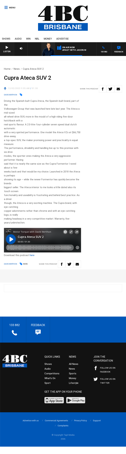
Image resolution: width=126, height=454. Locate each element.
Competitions (51, 373)
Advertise (62, 38)
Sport (47, 383)
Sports (72, 373)
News (17, 68)
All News (73, 364)
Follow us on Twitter (107, 381)
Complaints (63, 425)
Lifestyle (73, 383)
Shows (6, 38)
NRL (37, 38)
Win (28, 38)
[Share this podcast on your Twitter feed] (110, 89)
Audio (18, 38)
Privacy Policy (80, 420)
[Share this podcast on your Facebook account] (102, 89)
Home (7, 68)
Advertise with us (31, 420)
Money (48, 38)
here (32, 255)
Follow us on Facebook (107, 370)
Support (97, 420)
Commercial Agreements (56, 420)
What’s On (49, 378)
